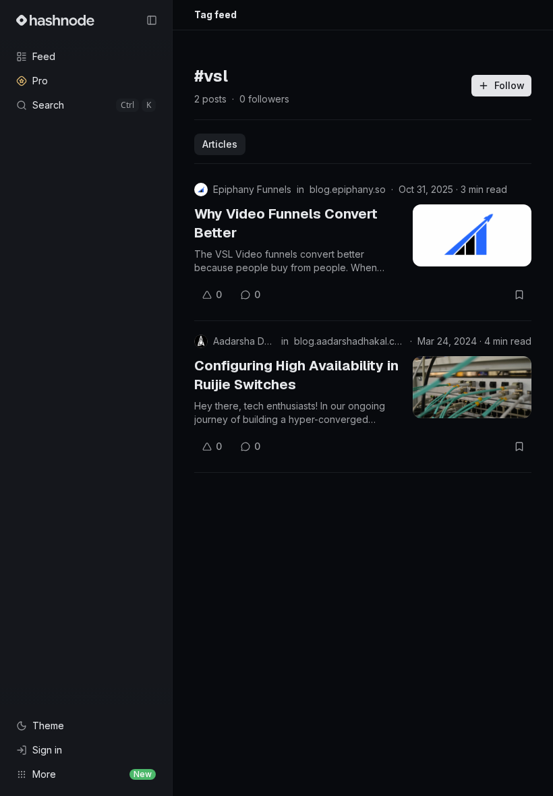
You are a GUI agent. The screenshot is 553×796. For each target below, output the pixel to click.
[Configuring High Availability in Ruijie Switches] (472, 387)
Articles (219, 144)
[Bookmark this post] (519, 295)
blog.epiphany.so (348, 189)
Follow (509, 85)
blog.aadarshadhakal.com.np (349, 341)
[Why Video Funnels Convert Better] (472, 235)
